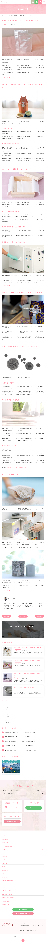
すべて (5, 705)
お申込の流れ (5, 863)
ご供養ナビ (10, 15)
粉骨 (6, 713)
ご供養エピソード (6, 866)
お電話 (32, 2)
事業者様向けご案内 (6, 891)
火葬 (6, 709)
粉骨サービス (5, 842)
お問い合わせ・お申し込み (13, 821)
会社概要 (4, 884)
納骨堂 (7, 714)
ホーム (3, 835)
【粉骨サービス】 (6, 77)
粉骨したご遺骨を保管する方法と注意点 (16, 467)
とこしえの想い (5, 839)
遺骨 (6, 718)
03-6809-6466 (13, 807)
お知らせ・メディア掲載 (7, 880)
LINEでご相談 (34, 808)
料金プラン (4, 856)
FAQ (3, 873)
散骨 (6, 720)
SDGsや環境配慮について (8, 887)
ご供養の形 (4, 849)
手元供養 (7, 711)
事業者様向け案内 (6, 901)
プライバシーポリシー (7, 904)
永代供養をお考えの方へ (7, 846)
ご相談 (36, 2)
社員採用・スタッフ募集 (7, 897)
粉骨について (8, 722)
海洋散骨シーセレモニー (7, 894)
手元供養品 (4, 853)
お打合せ (4, 860)
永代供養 (7, 716)
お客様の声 (4, 870)
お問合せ (40, 2)
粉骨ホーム (4, 15)
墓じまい (7, 707)
